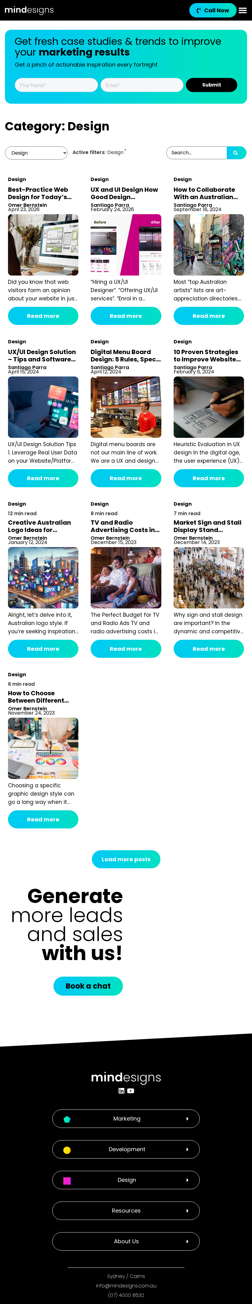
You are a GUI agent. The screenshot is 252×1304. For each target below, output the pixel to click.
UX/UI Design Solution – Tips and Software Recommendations (42, 359)
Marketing (126, 1118)
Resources (126, 1210)
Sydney (116, 1276)
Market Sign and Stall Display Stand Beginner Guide (208, 530)
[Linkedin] (121, 1090)
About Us (126, 1241)
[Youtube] (130, 1090)
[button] (126, 1118)
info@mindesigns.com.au (126, 1285)
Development (127, 1149)
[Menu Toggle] (242, 10)
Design (17, 179)
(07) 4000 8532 (126, 1295)
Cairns (137, 1276)
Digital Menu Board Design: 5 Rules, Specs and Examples (125, 359)
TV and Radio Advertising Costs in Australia (123, 530)
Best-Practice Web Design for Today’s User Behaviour (38, 197)
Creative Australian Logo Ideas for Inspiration (39, 530)
